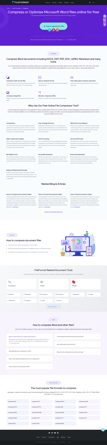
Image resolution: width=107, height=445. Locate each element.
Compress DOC (12, 401)
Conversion (12, 286)
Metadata (28, 294)
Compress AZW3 (12, 418)
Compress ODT (36, 418)
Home (38, 437)
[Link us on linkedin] (57, 433)
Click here (65, 39)
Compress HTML (12, 412)
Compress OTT (59, 418)
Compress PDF (36, 423)
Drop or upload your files (55, 26)
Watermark (76, 294)
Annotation (60, 294)
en (93, 2)
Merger (74, 286)
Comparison (44, 294)
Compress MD (11, 423)
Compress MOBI (59, 412)
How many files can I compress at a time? (20, 351)
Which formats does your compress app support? (22, 336)
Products (48, 2)
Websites (66, 2)
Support (60, 2)
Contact (69, 442)
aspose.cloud (60, 18)
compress (29, 329)
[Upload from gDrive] (53, 30)
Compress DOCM (83, 401)
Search (91, 294)
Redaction (12, 300)
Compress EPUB (59, 423)
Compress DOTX (12, 407)
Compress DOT (36, 401)
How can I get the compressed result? (19, 366)
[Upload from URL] (57, 30)
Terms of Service (61, 36)
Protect (59, 300)
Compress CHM (83, 412)
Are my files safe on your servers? (66, 344)
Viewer (42, 286)
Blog (58, 437)
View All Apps (52, 306)
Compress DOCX (59, 401)
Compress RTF (83, 407)
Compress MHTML (36, 412)
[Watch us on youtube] (55, 433)
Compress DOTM (36, 407)
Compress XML (59, 407)
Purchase (54, 2)
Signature (28, 300)
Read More (15, 207)
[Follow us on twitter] (52, 433)
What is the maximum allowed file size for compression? (24, 359)
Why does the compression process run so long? (70, 352)
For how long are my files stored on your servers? (70, 336)
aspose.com (52, 18)
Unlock (43, 300)
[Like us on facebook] (49, 433)
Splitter (11, 294)
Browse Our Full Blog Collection (53, 212)
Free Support (51, 437)
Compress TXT (83, 418)
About (72, 2)
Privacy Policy (70, 36)
